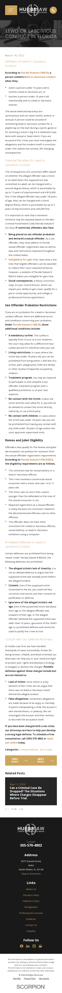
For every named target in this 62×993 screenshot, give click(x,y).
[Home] (33, 10)
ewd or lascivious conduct (40, 76)
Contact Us (31, 924)
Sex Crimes (46, 749)
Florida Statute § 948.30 (26, 324)
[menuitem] (17, 978)
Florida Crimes (31, 895)
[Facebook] (21, 946)
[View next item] (21, 809)
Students (31, 918)
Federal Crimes (31, 900)
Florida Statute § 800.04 (35, 72)
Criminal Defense (28, 749)
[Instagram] (34, 946)
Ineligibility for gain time (23, 259)
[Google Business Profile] (40, 946)
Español (31, 930)
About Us (31, 889)
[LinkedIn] (27, 946)
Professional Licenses (31, 912)
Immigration (31, 906)
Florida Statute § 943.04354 (37, 459)
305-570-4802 (31, 845)
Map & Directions (31, 873)
